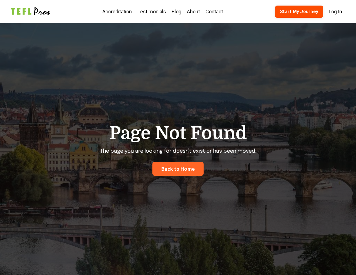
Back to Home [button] (178, 169)
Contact (214, 11)
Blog (176, 11)
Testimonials (151, 11)
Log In (335, 11)
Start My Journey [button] (299, 11)
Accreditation (117, 11)
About (193, 11)
